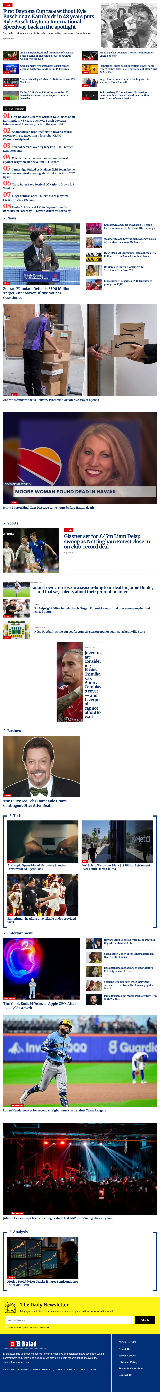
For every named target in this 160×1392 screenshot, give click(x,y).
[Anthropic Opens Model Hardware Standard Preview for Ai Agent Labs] (42, 841)
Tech (10, 861)
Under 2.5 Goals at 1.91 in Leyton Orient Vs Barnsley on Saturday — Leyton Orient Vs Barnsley (44, 95)
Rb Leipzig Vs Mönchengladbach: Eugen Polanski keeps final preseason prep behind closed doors (92, 610)
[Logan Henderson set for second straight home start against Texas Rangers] (80, 1061)
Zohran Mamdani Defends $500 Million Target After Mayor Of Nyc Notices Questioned (36, 293)
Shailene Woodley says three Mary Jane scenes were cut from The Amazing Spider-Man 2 (129, 985)
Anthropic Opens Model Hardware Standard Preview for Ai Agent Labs (37, 867)
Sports (8, 5)
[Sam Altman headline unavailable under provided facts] (42, 895)
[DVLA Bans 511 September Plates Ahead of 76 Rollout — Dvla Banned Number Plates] (94, 256)
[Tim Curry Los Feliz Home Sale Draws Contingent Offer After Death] (41, 766)
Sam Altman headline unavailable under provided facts (41, 920)
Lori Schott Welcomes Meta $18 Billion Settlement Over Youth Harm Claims (116, 867)
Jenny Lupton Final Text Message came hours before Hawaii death (48, 507)
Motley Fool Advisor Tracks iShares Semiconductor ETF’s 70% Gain (42, 1283)
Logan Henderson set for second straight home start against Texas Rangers (54, 1110)
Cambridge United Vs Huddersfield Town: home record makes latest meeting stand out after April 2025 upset (128, 68)
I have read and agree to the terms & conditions (28, 1327)
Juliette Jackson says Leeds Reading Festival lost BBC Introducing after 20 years (57, 1218)
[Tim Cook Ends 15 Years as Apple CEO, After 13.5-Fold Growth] (41, 969)
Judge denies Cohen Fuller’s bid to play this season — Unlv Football (124, 81)
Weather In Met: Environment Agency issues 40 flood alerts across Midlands (130, 240)
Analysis (12, 1278)
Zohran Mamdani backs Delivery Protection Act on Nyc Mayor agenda (51, 400)
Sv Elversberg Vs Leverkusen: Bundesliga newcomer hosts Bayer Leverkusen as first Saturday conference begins (124, 95)
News (85, 59)
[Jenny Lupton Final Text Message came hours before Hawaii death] (80, 458)
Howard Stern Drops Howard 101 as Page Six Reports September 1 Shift (129, 941)
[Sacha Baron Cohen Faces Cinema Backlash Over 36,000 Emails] (94, 957)
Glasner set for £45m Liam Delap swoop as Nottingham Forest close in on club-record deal (107, 541)
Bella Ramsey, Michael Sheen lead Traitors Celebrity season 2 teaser (128, 969)
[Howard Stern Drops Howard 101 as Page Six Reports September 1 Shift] (94, 943)
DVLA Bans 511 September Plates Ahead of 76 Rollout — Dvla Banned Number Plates (130, 254)
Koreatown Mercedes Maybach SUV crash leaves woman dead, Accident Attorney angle (130, 226)
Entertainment (9, 86)
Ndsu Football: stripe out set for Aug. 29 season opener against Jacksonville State (89, 631)
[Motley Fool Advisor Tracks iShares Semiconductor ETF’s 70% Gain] (42, 1258)
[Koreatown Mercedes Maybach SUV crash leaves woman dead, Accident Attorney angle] (94, 228)
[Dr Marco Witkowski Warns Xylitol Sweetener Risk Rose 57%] (94, 270)
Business (7, 795)
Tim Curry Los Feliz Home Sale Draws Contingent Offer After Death (35, 803)
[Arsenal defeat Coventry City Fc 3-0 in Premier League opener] (90, 55)
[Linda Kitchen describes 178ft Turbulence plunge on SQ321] (94, 284)
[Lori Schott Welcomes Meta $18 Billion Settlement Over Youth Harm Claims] (117, 841)
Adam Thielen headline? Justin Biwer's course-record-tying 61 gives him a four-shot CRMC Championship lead (47, 55)
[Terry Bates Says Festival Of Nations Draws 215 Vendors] (11, 82)
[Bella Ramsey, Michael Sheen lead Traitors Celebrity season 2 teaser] (94, 971)
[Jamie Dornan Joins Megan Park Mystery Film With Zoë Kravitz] (94, 999)
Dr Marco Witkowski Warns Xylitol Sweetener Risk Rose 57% (124, 268)
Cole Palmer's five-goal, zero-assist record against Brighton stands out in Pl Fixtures (44, 67)
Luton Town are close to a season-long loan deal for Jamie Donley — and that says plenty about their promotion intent (92, 589)
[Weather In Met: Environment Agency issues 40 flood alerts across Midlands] (94, 242)
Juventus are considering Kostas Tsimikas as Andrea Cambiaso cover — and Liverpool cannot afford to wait (93, 684)
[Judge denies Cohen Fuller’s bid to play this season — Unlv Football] (90, 82)
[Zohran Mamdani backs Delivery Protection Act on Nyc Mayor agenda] (80, 350)
